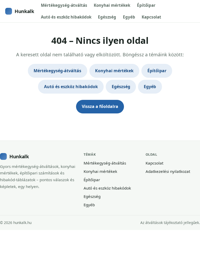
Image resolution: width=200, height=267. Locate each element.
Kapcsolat (151, 17)
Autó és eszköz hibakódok (66, 17)
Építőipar (146, 5)
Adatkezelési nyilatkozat (168, 171)
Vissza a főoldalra (100, 106)
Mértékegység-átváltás (64, 5)
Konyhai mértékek (112, 5)
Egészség (107, 17)
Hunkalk (24, 11)
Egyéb (129, 17)
